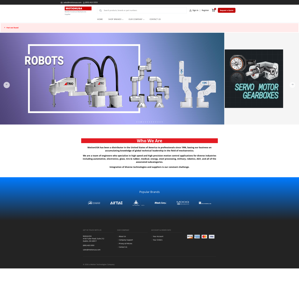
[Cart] (213, 10)
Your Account (158, 236)
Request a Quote (226, 10)
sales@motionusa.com (72, 2)
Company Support (126, 240)
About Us (122, 236)
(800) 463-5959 (91, 2)
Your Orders (157, 240)
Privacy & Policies (125, 243)
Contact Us (123, 247)
